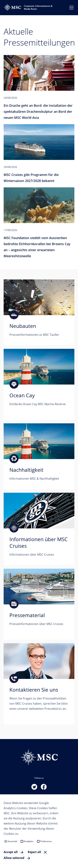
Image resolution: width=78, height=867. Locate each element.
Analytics (28, 841)
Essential (12, 841)
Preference (46, 841)
